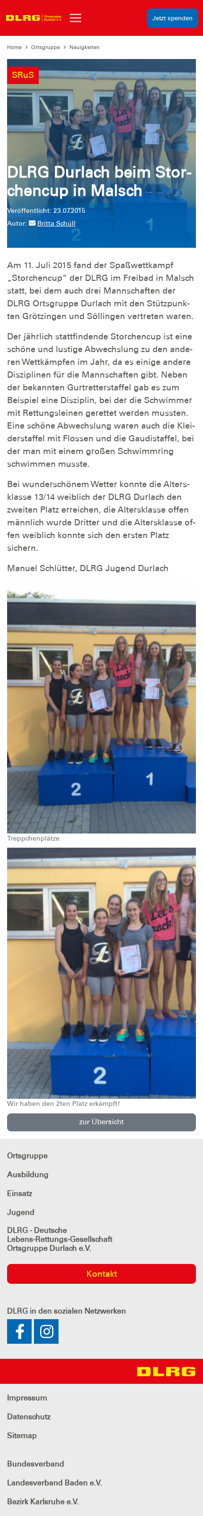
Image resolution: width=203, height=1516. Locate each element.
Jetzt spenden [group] (172, 18)
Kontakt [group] (101, 1274)
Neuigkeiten (84, 47)
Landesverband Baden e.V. (54, 1482)
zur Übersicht (101, 1122)
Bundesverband (35, 1463)
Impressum (27, 1397)
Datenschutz (29, 1416)
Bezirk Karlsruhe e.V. (43, 1501)
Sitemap (22, 1435)
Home (14, 47)
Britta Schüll (56, 223)
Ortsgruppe (45, 47)
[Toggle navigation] (75, 18)
